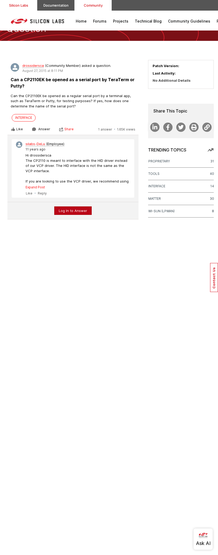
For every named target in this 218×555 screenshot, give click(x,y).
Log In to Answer (73, 211)
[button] (214, 277)
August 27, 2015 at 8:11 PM (42, 71)
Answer (44, 129)
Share (69, 129)
